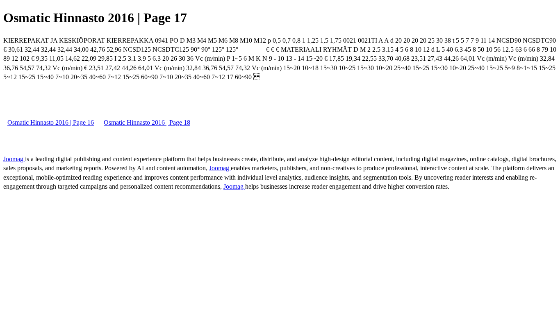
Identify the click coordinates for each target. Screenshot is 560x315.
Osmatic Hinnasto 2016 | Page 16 (50, 122)
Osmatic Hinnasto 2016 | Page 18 (147, 122)
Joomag (14, 158)
